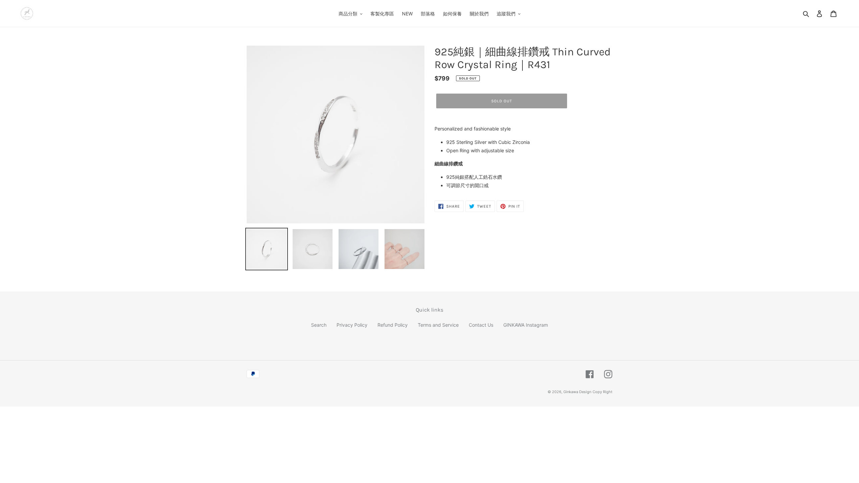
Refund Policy (392, 325)
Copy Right (602, 391)
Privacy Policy (352, 325)
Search (318, 325)
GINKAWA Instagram (525, 325)
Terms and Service (438, 325)
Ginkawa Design (577, 391)
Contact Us (481, 325)
